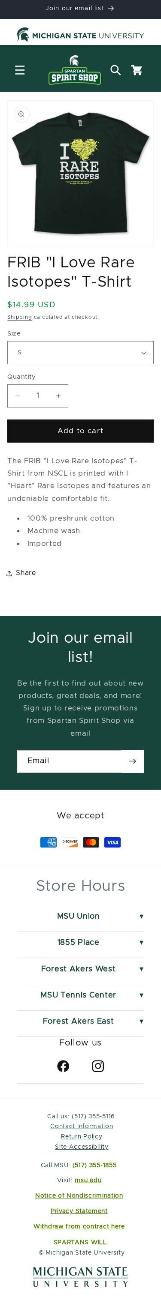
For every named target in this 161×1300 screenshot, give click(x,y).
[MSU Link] (80, 1285)
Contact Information (81, 1126)
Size (14, 333)
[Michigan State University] (80, 36)
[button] (20, 70)
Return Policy (81, 1137)
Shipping (19, 317)
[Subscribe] (132, 761)
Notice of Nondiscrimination (79, 1196)
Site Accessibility (81, 1147)
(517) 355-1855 (95, 1165)
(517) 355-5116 (92, 1117)
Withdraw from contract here (79, 1227)
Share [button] (26, 572)
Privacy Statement (79, 1211)
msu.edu (88, 1180)
